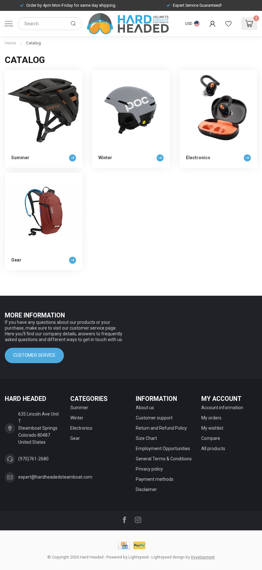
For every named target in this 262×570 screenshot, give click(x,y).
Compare (210, 438)
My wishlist (212, 428)
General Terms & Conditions (164, 458)
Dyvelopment (203, 557)
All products (213, 448)
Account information (222, 407)
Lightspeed (138, 557)
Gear (75, 438)
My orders (211, 417)
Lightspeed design (168, 557)
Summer (79, 407)
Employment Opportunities (163, 448)
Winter (76, 417)
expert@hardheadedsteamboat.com (55, 477)
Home (10, 43)
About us (145, 407)
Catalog (33, 43)
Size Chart (146, 438)
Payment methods (154, 479)
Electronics (81, 428)
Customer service (34, 355)
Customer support (154, 417)
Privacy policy (149, 469)
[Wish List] (228, 23)
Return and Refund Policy (161, 428)
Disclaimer (146, 489)
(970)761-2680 (33, 458)
